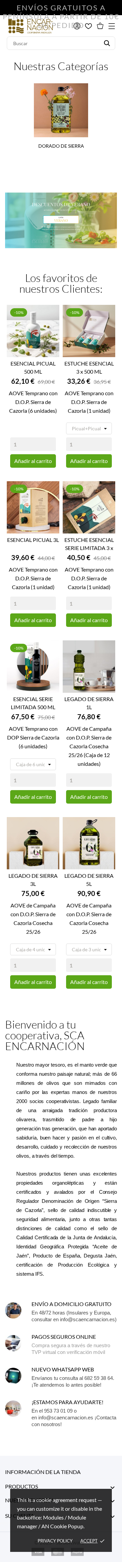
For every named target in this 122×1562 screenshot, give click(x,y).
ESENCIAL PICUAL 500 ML (33, 367)
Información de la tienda (43, 1472)
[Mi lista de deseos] (88, 26)
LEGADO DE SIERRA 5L (89, 879)
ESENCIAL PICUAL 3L (33, 540)
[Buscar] (107, 43)
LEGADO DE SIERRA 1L (89, 703)
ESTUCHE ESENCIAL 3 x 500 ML (89, 367)
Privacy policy (55, 1540)
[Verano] (61, 220)
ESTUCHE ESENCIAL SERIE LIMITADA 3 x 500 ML (89, 544)
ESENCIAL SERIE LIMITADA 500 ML (33, 703)
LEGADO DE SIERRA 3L (33, 879)
